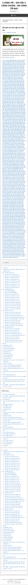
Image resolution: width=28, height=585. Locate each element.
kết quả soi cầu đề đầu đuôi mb (12, 287)
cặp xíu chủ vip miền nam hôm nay (16, 184)
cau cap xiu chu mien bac (17, 198)
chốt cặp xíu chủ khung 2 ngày (9, 203)
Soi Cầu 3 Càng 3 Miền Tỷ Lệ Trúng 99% (12, 365)
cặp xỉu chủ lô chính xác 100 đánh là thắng (12, 139)
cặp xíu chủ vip (12, 181)
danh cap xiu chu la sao (17, 209)
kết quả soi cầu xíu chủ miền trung (13, 312)
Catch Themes (18, 582)
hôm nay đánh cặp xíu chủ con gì (13, 232)
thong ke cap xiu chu (11, 246)
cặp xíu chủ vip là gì (20, 181)
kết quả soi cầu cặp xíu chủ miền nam (13, 342)
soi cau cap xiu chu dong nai (12, 236)
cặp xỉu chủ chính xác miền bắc (15, 81)
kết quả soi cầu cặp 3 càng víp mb (13, 276)
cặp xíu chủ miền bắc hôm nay (11, 151)
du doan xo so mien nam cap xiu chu (13, 229)
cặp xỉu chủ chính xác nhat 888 (15, 87)
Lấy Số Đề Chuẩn (7, 351)
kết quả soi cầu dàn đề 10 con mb (12, 281)
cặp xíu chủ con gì (16, 105)
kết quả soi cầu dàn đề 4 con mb (12, 282)
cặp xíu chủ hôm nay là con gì (8, 116)
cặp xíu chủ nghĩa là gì (13, 164)
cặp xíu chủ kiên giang (7, 134)
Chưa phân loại (6, 399)
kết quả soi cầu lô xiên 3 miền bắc (12, 307)
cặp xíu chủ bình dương (12, 73)
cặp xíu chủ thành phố (7, 174)
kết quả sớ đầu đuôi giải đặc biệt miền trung (15, 317)
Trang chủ (5, 267)
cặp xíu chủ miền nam (19, 153)
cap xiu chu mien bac (8, 149)
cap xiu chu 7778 (16, 68)
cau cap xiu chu (7, 198)
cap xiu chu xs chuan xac (8, 191)
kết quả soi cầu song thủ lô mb (12, 294)
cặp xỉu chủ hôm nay (20, 115)
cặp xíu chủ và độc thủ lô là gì (18, 178)
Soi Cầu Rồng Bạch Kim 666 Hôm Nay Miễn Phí (14, 379)
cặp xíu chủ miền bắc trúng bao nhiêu (12, 152)
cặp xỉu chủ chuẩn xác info (8, 99)
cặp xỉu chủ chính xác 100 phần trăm (12, 77)
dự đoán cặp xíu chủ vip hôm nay (15, 226)
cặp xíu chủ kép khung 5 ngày (12, 125)
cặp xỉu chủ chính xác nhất (10, 85)
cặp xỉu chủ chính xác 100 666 (17, 75)
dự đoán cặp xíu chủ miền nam (9, 218)
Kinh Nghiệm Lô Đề (7, 345)
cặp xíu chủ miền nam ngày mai (9, 157)
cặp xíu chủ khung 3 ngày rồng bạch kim (15, 133)
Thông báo (5, 445)
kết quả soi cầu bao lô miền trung (12, 314)
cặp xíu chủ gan (10, 113)
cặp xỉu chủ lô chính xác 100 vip (13, 142)
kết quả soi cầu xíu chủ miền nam (12, 328)
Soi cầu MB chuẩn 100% (8, 272)
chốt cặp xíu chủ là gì (13, 205)
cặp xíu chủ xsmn (18, 191)
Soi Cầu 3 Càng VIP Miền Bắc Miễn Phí (12, 366)
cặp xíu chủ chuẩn (21, 94)
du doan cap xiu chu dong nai (12, 215)
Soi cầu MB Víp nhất (8, 289)
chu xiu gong (21, 205)
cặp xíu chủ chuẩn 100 (7, 95)
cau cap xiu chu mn (13, 201)
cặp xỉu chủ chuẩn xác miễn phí (13, 101)
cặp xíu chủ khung (13, 126)
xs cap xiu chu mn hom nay (15, 256)
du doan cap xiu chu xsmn (10, 229)
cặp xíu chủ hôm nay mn (12, 118)
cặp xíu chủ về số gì (16, 180)
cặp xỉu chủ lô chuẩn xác (9, 144)
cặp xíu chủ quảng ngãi (13, 168)
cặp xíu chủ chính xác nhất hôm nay (13, 87)
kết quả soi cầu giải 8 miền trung (12, 322)
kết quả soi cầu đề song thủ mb (12, 279)
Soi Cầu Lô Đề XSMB (8, 355)
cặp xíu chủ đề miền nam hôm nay (12, 109)
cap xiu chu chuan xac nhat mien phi (15, 104)
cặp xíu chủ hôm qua (18, 120)
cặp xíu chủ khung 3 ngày (16, 130)
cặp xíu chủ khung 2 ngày (11, 127)
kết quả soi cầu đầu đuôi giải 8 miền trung (14, 319)
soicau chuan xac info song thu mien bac (13, 243)
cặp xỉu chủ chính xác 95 (10, 80)
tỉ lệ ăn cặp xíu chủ (9, 250)
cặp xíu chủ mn (7, 158)
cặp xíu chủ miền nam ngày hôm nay (17, 156)
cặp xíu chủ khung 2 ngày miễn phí (15, 129)
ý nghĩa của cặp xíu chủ (13, 257)
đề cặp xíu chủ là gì (14, 213)
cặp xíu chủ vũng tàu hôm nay (10, 187)
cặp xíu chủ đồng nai (15, 112)
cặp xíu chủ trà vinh (16, 177)
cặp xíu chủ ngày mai (11, 163)
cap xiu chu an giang (14, 70)
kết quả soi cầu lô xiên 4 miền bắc (12, 309)
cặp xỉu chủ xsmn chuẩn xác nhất (11, 195)
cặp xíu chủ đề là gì (11, 108)
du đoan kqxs (19, 229)
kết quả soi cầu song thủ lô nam (12, 332)
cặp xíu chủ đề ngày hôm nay (12, 111)
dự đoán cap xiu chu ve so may (12, 225)
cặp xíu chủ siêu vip (12, 171)
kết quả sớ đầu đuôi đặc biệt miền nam (13, 340)
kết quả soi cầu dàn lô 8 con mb (12, 299)
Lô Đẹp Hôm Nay (7, 353)
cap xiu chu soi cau (11, 172)
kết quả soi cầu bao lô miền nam (12, 330)
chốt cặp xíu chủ (8, 202)
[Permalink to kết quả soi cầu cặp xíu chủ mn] (13, 47)
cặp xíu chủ (21, 66)
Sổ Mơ (4, 343)
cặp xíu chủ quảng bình (15, 167)
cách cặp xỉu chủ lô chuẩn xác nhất (17, 63)
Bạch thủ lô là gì (11, 61)
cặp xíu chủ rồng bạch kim (12, 170)
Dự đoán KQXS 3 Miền (8, 350)
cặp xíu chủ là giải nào (12, 136)
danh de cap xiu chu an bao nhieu (12, 212)
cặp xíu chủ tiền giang (17, 174)
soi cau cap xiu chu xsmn (18, 241)
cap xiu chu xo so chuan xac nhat (10, 188)
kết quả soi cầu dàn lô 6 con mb (12, 297)
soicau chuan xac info (14, 243)
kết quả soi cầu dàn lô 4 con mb (12, 295)
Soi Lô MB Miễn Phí (7, 356)
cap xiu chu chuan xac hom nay (18, 98)
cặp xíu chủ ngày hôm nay (10, 161)
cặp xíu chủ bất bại (14, 71)
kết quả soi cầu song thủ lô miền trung (13, 315)
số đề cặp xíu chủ (13, 233)
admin (14, 32)
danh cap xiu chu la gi (7, 209)
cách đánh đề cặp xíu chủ (8, 64)
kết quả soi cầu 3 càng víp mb (12, 274)
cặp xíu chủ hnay (12, 115)
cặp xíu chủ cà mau (9, 74)
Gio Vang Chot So (7, 358)
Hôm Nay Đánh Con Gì (8, 347)
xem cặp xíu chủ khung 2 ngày (13, 253)
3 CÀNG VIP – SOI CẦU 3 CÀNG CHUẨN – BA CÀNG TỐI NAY (14, 5)
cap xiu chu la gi (16, 134)
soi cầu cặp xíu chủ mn (18, 240)
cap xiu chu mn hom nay (10, 160)
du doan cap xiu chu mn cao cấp (9, 220)
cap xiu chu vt (14, 185)
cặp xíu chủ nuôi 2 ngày (10, 165)
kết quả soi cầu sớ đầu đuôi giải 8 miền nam (15, 335)
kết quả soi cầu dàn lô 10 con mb (12, 300)
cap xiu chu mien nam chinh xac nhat (14, 153)
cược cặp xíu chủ (19, 206)
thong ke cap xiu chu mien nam (15, 247)
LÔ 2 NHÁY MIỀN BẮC (10, 291)
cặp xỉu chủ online (19, 165)
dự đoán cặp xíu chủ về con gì (13, 222)
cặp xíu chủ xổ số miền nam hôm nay (16, 189)
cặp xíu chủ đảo (9, 106)
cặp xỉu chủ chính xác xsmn (10, 94)
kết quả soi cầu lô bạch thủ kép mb (13, 302)
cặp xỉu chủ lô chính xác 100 (10, 139)
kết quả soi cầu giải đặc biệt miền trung (14, 323)
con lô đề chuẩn (11, 206)
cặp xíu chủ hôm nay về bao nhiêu (15, 119)
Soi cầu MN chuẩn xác (11, 60)
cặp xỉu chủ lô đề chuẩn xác (10, 147)
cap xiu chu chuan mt (17, 97)
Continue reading (9, 57)
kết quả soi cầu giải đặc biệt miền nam (13, 333)
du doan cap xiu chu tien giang (16, 222)
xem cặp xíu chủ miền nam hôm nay (16, 254)
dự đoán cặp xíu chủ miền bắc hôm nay (16, 216)
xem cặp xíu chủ (12, 251)
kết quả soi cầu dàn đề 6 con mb (12, 284)
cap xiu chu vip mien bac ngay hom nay (11, 182)
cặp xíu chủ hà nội (18, 113)
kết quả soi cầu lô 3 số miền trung (12, 320)
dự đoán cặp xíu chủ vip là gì (13, 227)
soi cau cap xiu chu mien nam (11, 239)
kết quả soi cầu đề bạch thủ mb (12, 277)
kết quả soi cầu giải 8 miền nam (12, 338)
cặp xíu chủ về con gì (7, 180)
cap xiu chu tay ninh (20, 172)
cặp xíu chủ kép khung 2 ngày (14, 122)
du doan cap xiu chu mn (19, 219)
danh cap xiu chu (6, 208)
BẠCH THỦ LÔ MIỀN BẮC (11, 292)
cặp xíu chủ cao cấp (18, 74)
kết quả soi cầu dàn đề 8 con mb (12, 286)
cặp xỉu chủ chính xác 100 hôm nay (10, 77)
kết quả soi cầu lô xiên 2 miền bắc (12, 305)
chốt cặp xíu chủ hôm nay (17, 202)
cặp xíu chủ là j (21, 136)
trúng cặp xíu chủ (17, 250)
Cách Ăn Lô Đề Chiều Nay (9, 348)
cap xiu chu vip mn (6, 185)
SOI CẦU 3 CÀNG (7, 363)
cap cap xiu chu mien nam (13, 66)
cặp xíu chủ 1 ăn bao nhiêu (8, 67)
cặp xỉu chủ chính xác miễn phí (13, 82)
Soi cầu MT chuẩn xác (8, 310)
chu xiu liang (5, 206)
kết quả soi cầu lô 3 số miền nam (12, 337)
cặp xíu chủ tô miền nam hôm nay (13, 175)
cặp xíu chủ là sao (6, 137)
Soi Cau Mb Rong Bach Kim (9, 375)
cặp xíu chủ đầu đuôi (17, 106)
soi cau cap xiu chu (9, 234)
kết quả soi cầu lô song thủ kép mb (13, 304)
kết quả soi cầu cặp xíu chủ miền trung (13, 325)
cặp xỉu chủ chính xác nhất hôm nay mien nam (13, 89)
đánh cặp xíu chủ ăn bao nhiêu (17, 208)
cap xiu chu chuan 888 (18, 95)
